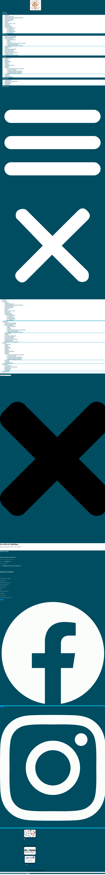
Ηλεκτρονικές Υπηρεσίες (10, 36)
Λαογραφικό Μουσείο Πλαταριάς (14, 70)
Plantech (28, 873)
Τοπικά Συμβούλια (9, 20)
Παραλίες (7, 64)
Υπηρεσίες (5, 34)
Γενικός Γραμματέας (9, 16)
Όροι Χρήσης (2, 595)
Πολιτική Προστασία (9, 50)
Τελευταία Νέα (8, 80)
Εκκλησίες (7, 66)
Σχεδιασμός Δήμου (9, 53)
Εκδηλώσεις (7, 84)
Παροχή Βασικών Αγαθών (12, 44)
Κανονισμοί (7, 24)
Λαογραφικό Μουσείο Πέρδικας (14, 73)
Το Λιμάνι (7, 74)
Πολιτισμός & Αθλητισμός (10, 49)
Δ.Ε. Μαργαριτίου (11, 30)
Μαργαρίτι (7, 60)
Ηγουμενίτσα (8, 58)
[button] (52, 193)
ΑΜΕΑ (8, 40)
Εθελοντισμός (8, 46)
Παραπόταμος (8, 61)
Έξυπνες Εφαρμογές (4, 584)
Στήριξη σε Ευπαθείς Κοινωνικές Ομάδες (16, 43)
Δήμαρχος (7, 15)
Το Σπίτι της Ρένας (11, 69)
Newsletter (2, 593)
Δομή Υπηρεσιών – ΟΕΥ (10, 23)
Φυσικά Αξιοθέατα (9, 76)
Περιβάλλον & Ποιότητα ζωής (11, 54)
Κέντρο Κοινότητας (11, 39)
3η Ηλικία (9, 42)
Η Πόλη (4, 56)
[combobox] (5, 375)
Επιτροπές (7, 21)
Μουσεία (7, 67)
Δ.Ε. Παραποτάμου (11, 31)
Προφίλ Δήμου (8, 25)
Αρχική (4, 12)
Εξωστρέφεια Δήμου (9, 51)
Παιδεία (6, 48)
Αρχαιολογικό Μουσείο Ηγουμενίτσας (15, 68)
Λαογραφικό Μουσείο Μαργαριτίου (15, 72)
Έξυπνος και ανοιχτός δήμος (11, 52)
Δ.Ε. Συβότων (10, 29)
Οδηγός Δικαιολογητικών (10, 37)
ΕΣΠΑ (1, 589)
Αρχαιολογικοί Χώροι (9, 65)
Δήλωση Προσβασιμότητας (5, 597)
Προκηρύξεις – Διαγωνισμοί (11, 81)
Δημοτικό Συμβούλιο (9, 18)
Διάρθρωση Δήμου (9, 27)
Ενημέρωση (5, 78)
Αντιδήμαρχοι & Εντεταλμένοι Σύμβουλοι (14, 17)
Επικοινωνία (5, 86)
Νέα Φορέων (7, 83)
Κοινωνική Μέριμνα (9, 38)
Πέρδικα (7, 62)
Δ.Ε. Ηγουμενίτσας (11, 28)
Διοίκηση (4, 13)
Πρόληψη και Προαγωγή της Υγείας (15, 45)
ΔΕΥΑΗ (6, 22)
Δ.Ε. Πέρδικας (10, 32)
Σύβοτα (6, 59)
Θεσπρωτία (7, 75)
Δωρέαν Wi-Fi (3, 580)
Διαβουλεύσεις (8, 82)
